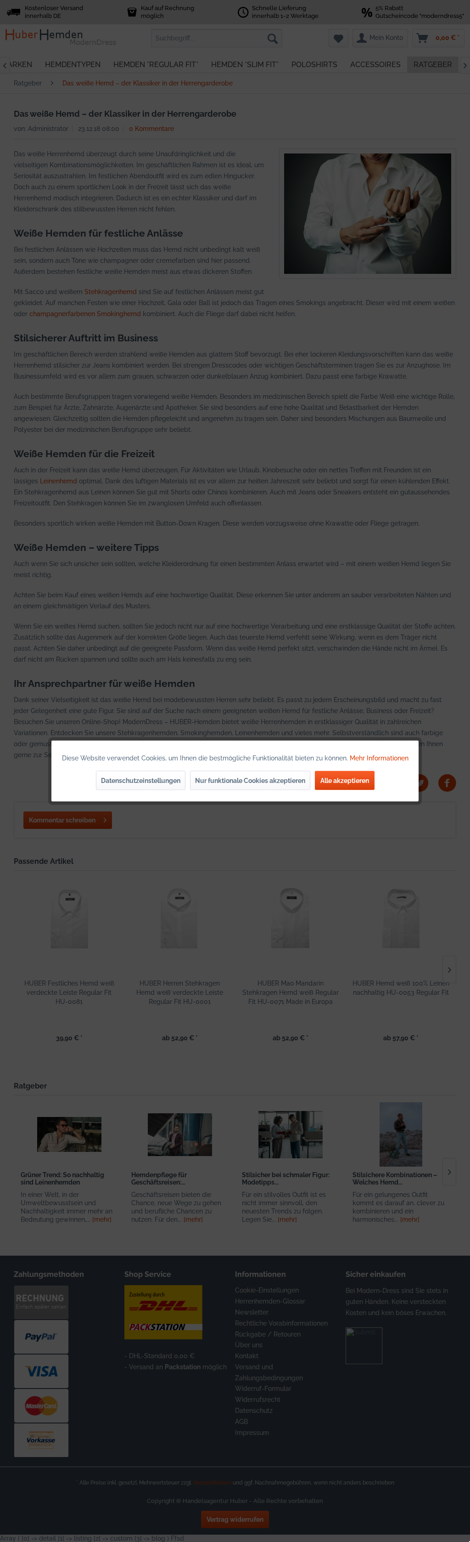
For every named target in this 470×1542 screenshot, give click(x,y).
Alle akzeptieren (344, 780)
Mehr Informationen (379, 758)
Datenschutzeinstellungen (140, 780)
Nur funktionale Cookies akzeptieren (250, 780)
